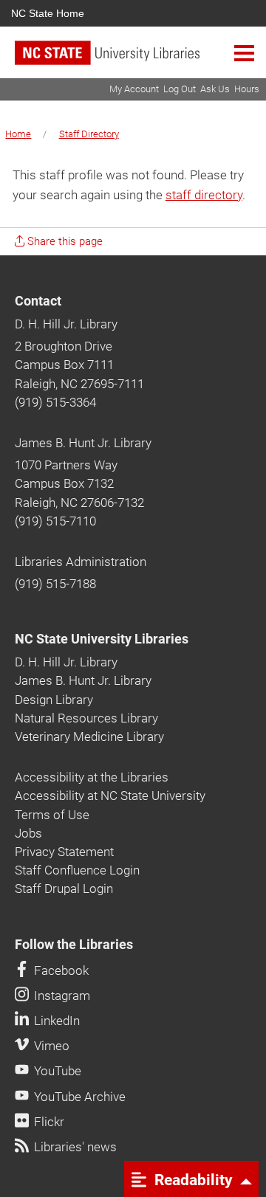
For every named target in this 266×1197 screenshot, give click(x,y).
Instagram (60, 995)
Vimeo (50, 1045)
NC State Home (47, 13)
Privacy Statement (64, 851)
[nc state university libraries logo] (140, 59)
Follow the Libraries (74, 944)
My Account (134, 88)
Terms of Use (52, 814)
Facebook (60, 970)
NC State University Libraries (101, 639)
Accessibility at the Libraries (91, 777)
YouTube (56, 1070)
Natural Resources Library (86, 718)
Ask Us (215, 88)
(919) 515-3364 (55, 402)
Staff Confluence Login (77, 870)
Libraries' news (74, 1146)
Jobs (28, 833)
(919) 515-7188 (55, 583)
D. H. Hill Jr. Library (66, 324)
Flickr (47, 1121)
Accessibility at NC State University (110, 795)
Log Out (179, 88)
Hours (246, 88)
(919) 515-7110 (55, 521)
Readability (192, 1179)
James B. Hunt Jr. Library (83, 442)
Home (18, 133)
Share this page (63, 241)
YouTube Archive (78, 1096)
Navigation (244, 52)
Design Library (54, 699)
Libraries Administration (80, 561)
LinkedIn (55, 1020)
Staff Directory (89, 133)
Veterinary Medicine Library (89, 736)
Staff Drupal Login (64, 888)
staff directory (204, 194)
